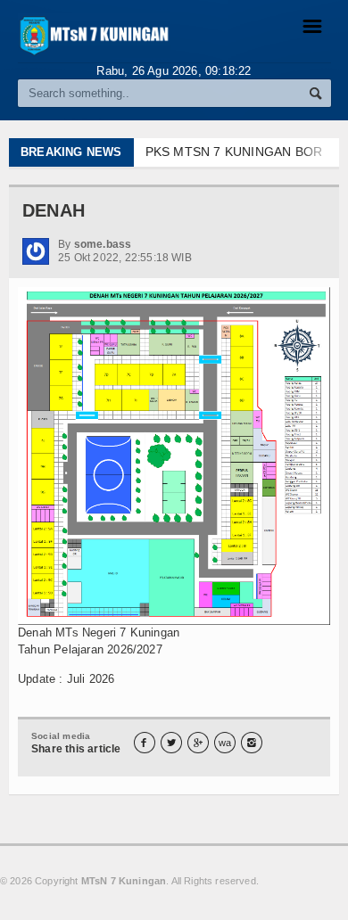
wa (225, 743)
